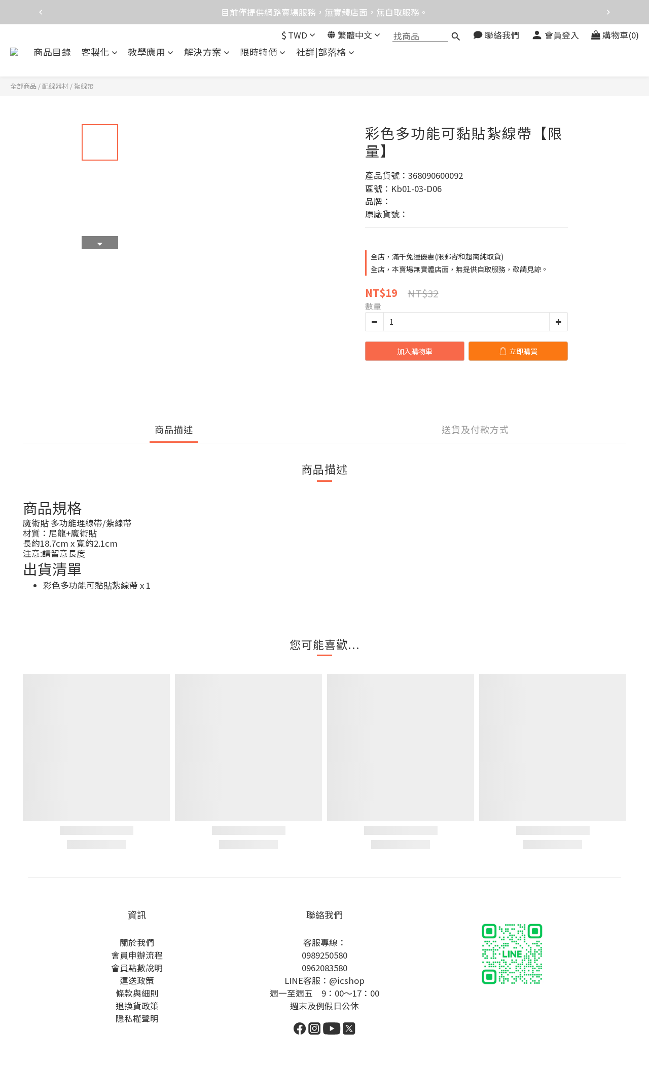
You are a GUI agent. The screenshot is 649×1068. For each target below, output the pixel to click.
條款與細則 (137, 993)
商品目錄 (52, 52)
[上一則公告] (40, 12)
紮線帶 (84, 86)
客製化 (95, 52)
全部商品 (23, 86)
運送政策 (137, 980)
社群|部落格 (321, 52)
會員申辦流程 (137, 955)
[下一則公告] (608, 12)
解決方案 (203, 52)
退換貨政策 (137, 1006)
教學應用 (146, 52)
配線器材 (55, 86)
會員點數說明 (137, 968)
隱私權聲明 (137, 1018)
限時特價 (258, 52)
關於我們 (137, 942)
